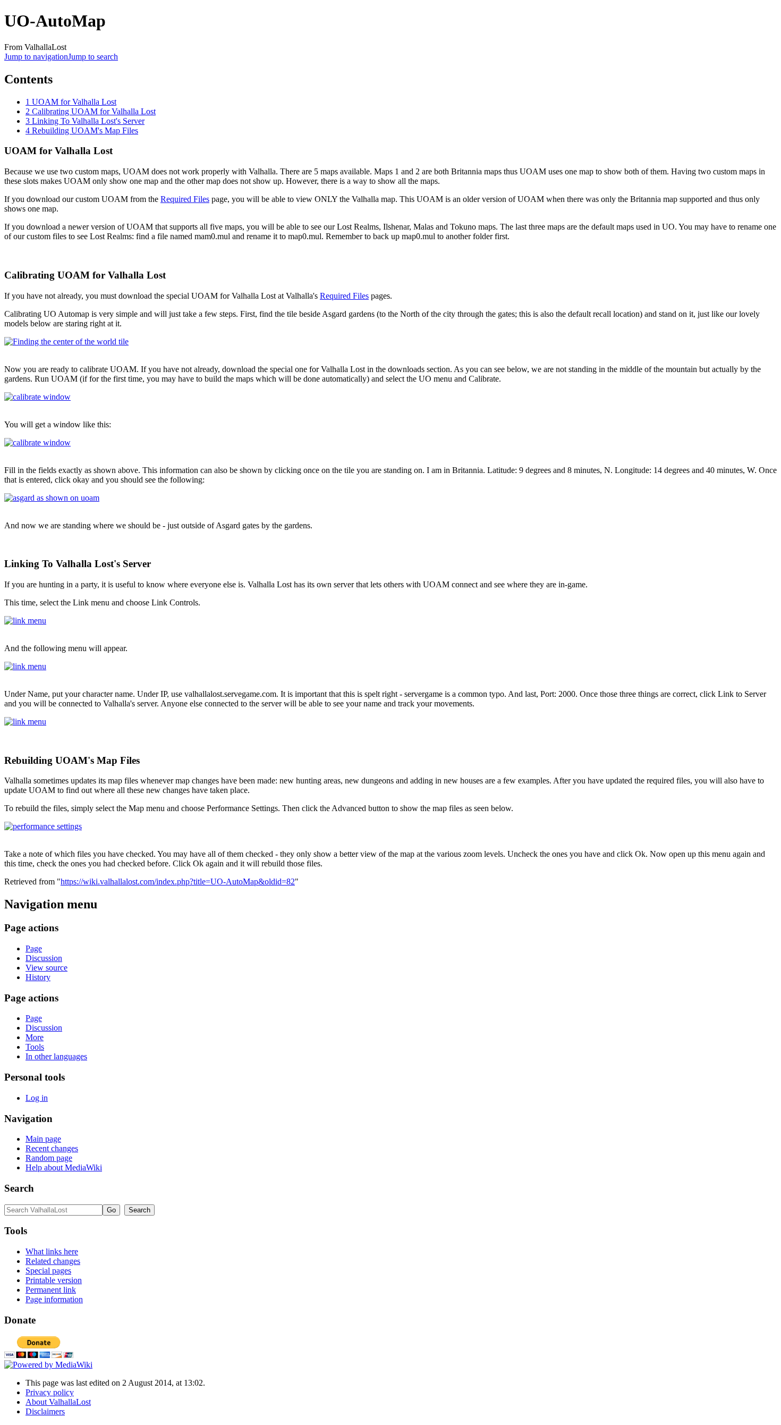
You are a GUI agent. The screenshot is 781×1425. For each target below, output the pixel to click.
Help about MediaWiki (64, 1167)
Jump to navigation (36, 56)
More (35, 1037)
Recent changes (52, 1148)
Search (19, 1188)
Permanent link (51, 1289)
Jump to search (93, 56)
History (38, 977)
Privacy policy (50, 1392)
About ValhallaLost (58, 1401)
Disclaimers (45, 1411)
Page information (54, 1299)
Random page (49, 1157)
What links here (52, 1251)
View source (46, 967)
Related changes (53, 1261)
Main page (43, 1138)
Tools (35, 1046)
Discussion (44, 958)
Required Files (184, 199)
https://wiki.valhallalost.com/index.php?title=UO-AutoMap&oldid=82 (178, 881)
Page (34, 948)
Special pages (48, 1270)
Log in (37, 1097)
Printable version (54, 1280)
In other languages (56, 1056)
